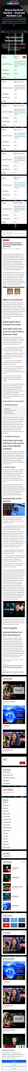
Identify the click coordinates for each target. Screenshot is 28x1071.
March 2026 (6, 805)
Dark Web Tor (6, 780)
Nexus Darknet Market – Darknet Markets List (14, 12)
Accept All (14, 1061)
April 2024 (5, 841)
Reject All (14, 1068)
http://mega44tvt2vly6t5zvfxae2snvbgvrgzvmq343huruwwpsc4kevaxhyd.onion (20, 209)
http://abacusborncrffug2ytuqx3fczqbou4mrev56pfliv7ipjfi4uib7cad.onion (20, 88)
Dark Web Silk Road (14, 739)
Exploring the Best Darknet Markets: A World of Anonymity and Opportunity (13, 665)
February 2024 (6, 847)
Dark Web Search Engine (14, 690)
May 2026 (5, 802)
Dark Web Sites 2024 (7, 878)
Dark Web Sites (7, 783)
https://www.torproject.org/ (18, 46)
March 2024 (6, 844)
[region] (14, 1059)
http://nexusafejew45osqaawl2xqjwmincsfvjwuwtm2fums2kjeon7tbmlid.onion (20, 64)
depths (12, 659)
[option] (14, 869)
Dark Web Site (14, 714)
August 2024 (6, 830)
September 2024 (7, 827)
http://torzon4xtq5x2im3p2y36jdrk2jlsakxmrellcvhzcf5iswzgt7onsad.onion (20, 111)
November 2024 (7, 822)
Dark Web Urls (7, 888)
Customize (14, 1065)
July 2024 (5, 833)
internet (5, 661)
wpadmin (5, 248)
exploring (17, 659)
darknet (8, 659)
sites (9, 661)
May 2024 (5, 839)
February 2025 (6, 813)
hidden (21, 659)
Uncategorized (6, 240)
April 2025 (5, 808)
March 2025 (6, 811)
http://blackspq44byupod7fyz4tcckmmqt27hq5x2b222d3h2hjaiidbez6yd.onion (20, 185)
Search (5, 759)
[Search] (24, 31)
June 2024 (5, 836)
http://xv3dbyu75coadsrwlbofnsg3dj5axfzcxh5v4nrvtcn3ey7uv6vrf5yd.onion (20, 159)
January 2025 (6, 816)
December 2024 (7, 819)
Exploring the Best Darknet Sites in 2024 (13, 671)
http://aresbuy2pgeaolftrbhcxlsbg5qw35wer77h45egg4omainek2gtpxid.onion (20, 135)
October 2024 (6, 825)
